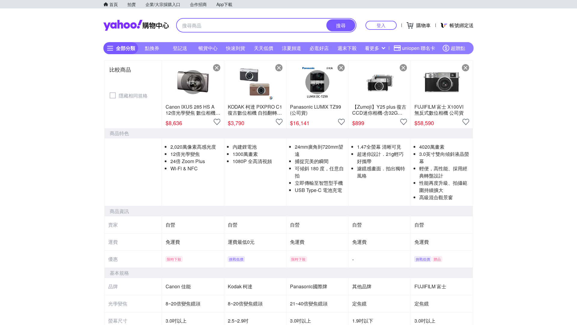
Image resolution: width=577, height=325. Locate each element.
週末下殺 (347, 48)
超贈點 (458, 48)
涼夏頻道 (291, 48)
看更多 (372, 48)
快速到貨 (235, 48)
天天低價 (263, 48)
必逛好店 (319, 48)
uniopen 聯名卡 (418, 48)
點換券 (152, 48)
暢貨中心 (208, 48)
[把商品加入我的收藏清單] (217, 122)
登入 (381, 25)
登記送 (180, 48)
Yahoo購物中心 (136, 25)
